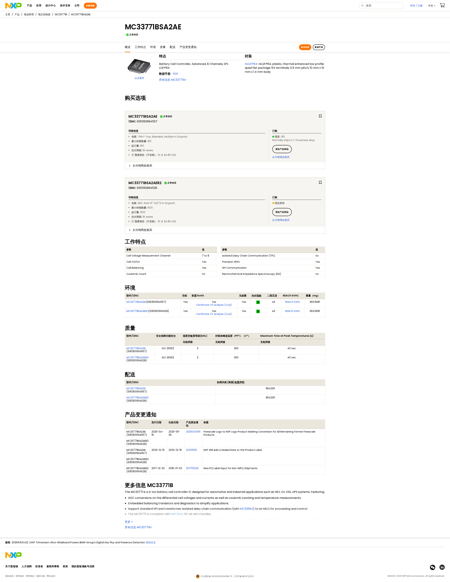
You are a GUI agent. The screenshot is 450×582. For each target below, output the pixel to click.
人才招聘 (27, 566)
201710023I (192, 468)
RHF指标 (256, 295)
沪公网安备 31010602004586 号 (216, 576)
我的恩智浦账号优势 (83, 566)
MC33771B (61, 14)
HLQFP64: (251, 64)
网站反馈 (51, 575)
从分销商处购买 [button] (142, 166)
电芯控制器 (44, 14)
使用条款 (20, 575)
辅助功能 (40, 575)
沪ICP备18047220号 (244, 576)
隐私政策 (9, 575)
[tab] (225, 165)
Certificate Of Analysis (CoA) (214, 305)
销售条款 (30, 575)
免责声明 (239, 382)
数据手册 (319, 47)
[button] (431, 5)
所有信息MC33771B (172, 80)
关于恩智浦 (11, 566)
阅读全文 (109, 542)
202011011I (191, 450)
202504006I (193, 431)
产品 (17, 14)
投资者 (39, 566)
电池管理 (29, 14)
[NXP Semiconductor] (13, 5)
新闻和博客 (53, 566)
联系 (65, 566)
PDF (175, 74)
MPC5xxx (177, 514)
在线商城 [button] (90, 5)
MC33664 (246, 509)
